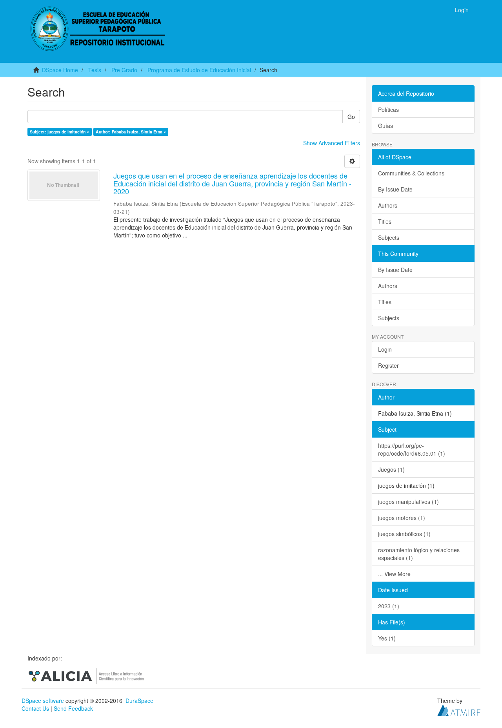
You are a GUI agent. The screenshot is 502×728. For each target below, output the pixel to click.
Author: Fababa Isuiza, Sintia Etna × (131, 132)
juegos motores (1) (401, 518)
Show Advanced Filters (331, 143)
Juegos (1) (391, 469)
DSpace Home (60, 70)
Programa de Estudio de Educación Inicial (199, 70)
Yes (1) (387, 638)
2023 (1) (388, 606)
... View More (394, 574)
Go (351, 116)
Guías (385, 126)
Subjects (388, 237)
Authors (387, 205)
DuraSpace (139, 700)
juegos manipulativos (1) (408, 501)
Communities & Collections (411, 173)
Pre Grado (124, 70)
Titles (384, 221)
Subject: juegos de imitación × (59, 132)
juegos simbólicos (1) (404, 534)
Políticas (388, 109)
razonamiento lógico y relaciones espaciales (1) (419, 554)
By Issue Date (395, 189)
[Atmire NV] (458, 709)
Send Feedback (73, 708)
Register (388, 365)
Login (385, 349)
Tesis (94, 70)
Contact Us (35, 708)
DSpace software (43, 700)
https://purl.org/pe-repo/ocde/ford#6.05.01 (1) (411, 449)
